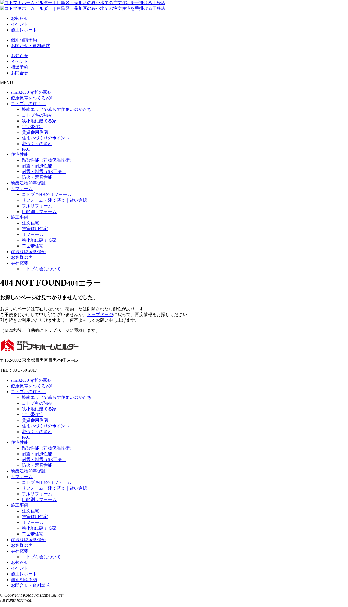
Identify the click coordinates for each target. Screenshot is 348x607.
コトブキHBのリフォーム (47, 194)
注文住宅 (30, 223)
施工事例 (19, 217)
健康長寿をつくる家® (32, 98)
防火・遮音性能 (37, 177)
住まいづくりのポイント (46, 138)
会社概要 (19, 263)
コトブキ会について (41, 268)
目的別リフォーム (39, 211)
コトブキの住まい (28, 103)
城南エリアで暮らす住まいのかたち (56, 109)
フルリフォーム (37, 206)
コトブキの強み (37, 115)
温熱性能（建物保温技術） (48, 160)
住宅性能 (19, 154)
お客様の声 (22, 257)
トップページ (100, 314)
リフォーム (22, 188)
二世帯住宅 (33, 126)
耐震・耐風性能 (37, 165)
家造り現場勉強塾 (28, 251)
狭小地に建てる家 (39, 121)
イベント (19, 24)
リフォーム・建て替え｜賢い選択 (54, 200)
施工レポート (24, 30)
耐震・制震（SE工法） (44, 171)
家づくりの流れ (37, 143)
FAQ (26, 149)
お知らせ (19, 18)
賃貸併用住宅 (35, 132)
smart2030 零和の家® (31, 92)
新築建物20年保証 (28, 183)
